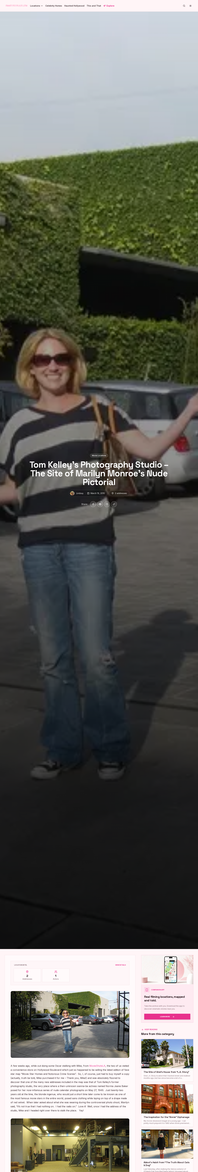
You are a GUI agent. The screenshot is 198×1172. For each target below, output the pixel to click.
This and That (94, 5)
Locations (35, 5)
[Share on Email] (107, 504)
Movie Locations (99, 455)
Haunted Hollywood (74, 5)
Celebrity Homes (53, 5)
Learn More (165, 1016)
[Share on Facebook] (93, 504)
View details (120, 965)
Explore (110, 5)
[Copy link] (114, 504)
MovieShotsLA (97, 1065)
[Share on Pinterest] (100, 504)
